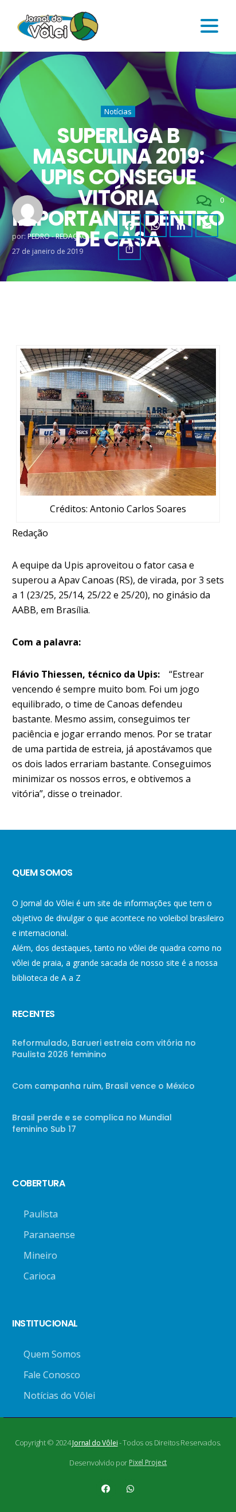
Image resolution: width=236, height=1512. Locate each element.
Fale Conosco (51, 1374)
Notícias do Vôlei (59, 1395)
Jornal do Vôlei (94, 1443)
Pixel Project (148, 1462)
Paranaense (49, 1234)
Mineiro (40, 1255)
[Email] (206, 225)
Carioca (39, 1276)
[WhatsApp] (155, 225)
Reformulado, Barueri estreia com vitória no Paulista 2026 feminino (104, 1048)
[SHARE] (129, 248)
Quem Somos (52, 1354)
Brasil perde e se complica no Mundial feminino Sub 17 (92, 1123)
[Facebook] (129, 225)
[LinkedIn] (181, 225)
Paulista (40, 1214)
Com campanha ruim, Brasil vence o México (103, 1086)
